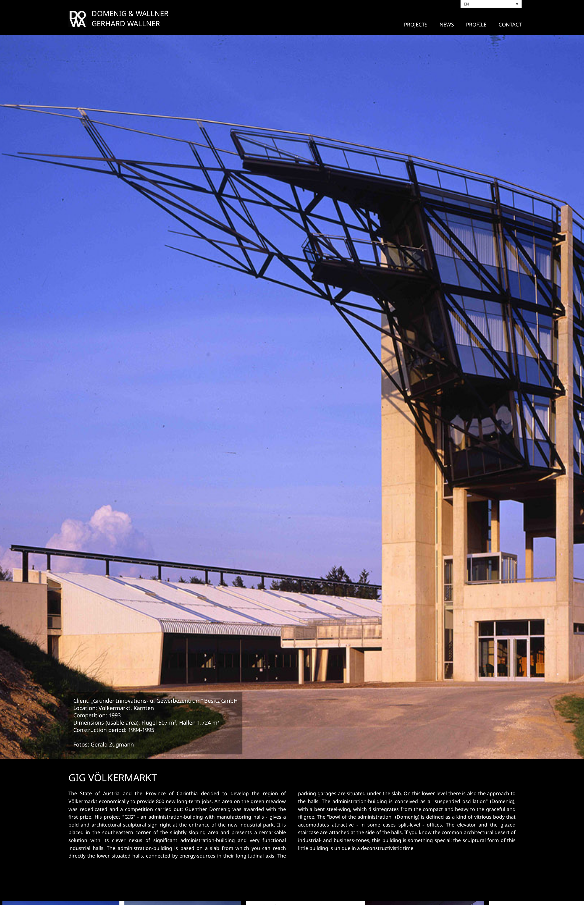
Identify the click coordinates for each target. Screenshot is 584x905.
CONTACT (510, 24)
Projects (415, 24)
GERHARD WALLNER (126, 23)
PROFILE (476, 24)
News (447, 24)
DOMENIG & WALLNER (130, 13)
